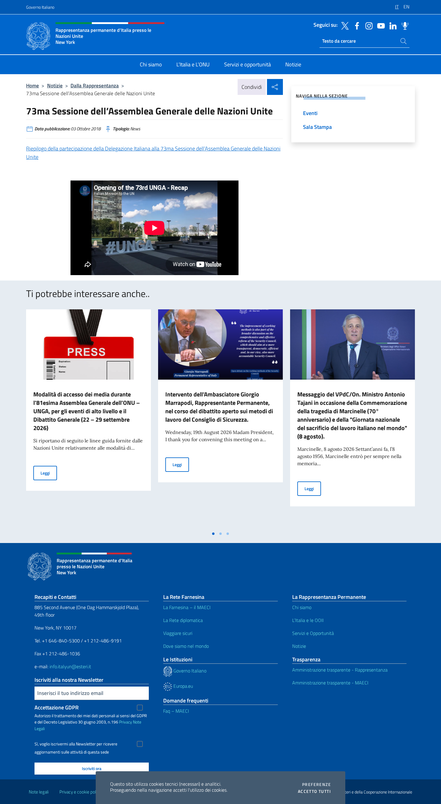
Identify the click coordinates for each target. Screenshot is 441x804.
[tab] (213, 533)
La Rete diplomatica (183, 620)
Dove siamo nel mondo (186, 646)
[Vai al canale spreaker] (404, 25)
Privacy (125, 722)
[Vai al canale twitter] (344, 25)
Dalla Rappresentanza (94, 85)
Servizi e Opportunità (313, 633)
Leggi (48, 472)
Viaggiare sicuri (177, 633)
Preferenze (316, 784)
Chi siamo (301, 607)
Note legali (39, 791)
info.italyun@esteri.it (70, 666)
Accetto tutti (314, 791)
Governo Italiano (40, 7)
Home (32, 85)
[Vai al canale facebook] (356, 25)
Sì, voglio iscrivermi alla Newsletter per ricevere (75, 744)
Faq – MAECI (176, 710)
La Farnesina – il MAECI (187, 607)
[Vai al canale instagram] (368, 25)
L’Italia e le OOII (308, 620)
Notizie (55, 85)
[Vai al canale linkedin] (392, 25)
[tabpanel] (88, 418)
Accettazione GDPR (56, 707)
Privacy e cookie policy (80, 791)
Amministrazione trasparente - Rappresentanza (340, 669)
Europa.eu (182, 686)
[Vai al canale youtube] (380, 25)
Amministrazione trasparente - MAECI (330, 682)
